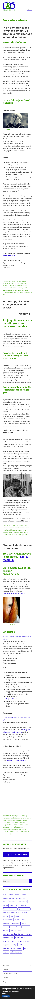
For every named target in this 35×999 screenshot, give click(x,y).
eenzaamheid (7, 818)
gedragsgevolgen (20, 283)
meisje (24, 923)
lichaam (17, 920)
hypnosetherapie (24, 909)
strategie (9, 833)
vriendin (26, 833)
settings (4, 993)
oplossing (17, 285)
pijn (11, 930)
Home (5, 961)
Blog (13, 281)
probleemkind (7, 287)
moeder (6, 927)
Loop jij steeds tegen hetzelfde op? (14, 593)
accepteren (20, 281)
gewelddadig (27, 818)
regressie (16, 826)
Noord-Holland (14, 824)
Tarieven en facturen (10, 973)
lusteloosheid (15, 923)
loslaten (6, 923)
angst (11, 894)
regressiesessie (20, 937)
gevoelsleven (19, 818)
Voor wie (5, 969)
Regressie (6, 965)
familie (5, 905)
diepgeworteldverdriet (22, 817)
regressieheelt (24, 826)
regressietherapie (18, 289)
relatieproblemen (8, 290)
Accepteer (5, 996)
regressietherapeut (8, 289)
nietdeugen (6, 824)
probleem (23, 285)
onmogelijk (6, 285)
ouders (5, 930)
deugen (13, 817)
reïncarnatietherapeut (20, 829)
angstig (17, 894)
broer (24, 281)
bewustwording (8, 898)
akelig (5, 894)
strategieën (16, 833)
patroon (21, 824)
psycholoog (19, 934)
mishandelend (15, 822)
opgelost (12, 285)
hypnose (23, 905)
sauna (19, 290)
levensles (19, 820)
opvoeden (26, 927)
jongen (5, 916)
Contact (5, 986)
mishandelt (22, 822)
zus (21, 292)
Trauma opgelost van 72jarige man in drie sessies (16, 304)
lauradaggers (13, 820)
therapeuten (25, 290)
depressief (11, 283)
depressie (5, 283)
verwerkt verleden (9, 256)
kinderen (18, 916)
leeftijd (27, 283)
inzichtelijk (6, 820)
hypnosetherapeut (9, 909)
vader (12, 952)
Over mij (5, 978)
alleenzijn (25, 815)
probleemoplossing (16, 287)
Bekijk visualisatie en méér (15, 855)
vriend (21, 833)
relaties (15, 290)
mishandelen (6, 822)
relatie (26, 289)
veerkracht (10, 292)
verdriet (18, 952)
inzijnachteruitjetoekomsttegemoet (15, 912)
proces (24, 287)
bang (24, 894)
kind (11, 916)
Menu (29, 9)
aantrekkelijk (18, 815)
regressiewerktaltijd (8, 829)
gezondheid (14, 905)
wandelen (16, 292)
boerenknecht (21, 898)
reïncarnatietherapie (8, 831)
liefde (23, 920)
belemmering (7, 817)
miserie (25, 820)
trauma (5, 292)
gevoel (13, 818)
